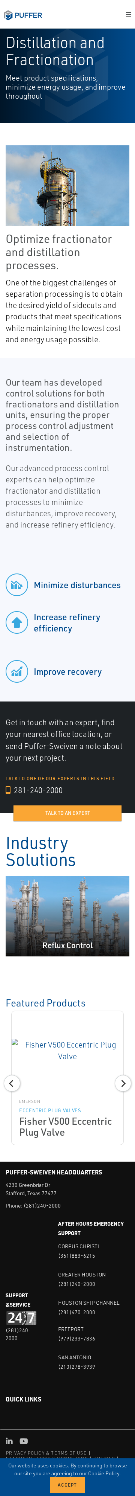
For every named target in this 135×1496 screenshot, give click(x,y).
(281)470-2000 (76, 1312)
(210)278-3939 (76, 1366)
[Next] (123, 1083)
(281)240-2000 (42, 1205)
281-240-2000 (37, 790)
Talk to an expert (67, 813)
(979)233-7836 (76, 1338)
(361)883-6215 (76, 1255)
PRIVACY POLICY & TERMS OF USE (46, 1453)
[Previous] (12, 1083)
